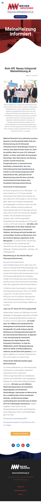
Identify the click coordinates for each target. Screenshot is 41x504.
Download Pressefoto (11, 422)
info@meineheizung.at (20, 480)
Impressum (20, 486)
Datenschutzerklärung (20, 490)
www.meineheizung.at (11, 265)
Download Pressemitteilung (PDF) (15, 418)
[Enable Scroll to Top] (37, 500)
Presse (21, 494)
